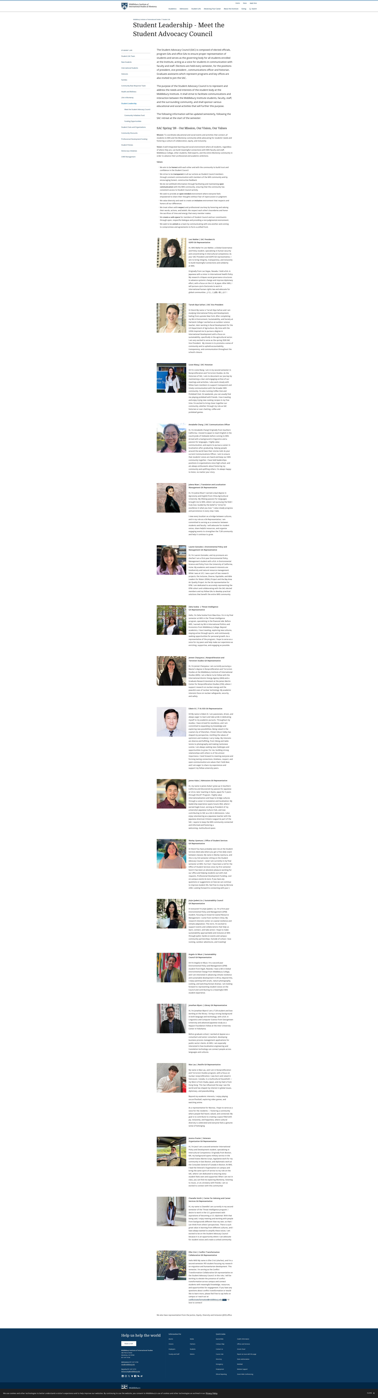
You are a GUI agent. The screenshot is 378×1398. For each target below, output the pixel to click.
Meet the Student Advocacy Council (137, 109)
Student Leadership (129, 103)
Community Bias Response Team (133, 86)
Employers (172, 1349)
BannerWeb (219, 1339)
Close (369, 1393)
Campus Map (220, 1344)
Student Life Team (128, 56)
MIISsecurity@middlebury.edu (130, 1371)
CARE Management (128, 157)
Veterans (124, 74)
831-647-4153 (131, 1369)
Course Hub (219, 1354)
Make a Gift (129, 1344)
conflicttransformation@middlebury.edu (205, 1299)
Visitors (192, 1354)
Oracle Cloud (241, 1349)
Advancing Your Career (212, 9)
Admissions (184, 9)
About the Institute (231, 9)
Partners (192, 1344)
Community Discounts (129, 133)
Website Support (242, 1369)
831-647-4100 (125, 1357)
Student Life (196, 9)
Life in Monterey (127, 97)
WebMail (240, 1364)
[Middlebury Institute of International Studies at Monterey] (139, 6)
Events (238, 3)
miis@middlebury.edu (128, 1364)
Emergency (219, 1364)
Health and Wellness (128, 92)
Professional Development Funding (134, 139)
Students (192, 1349)
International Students (129, 68)
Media (192, 1339)
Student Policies (127, 145)
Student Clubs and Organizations (133, 127)
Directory (219, 1359)
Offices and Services (243, 1344)
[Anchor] (228, 128)
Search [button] (254, 9)
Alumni (171, 1339)
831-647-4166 (133, 1362)
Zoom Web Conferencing (245, 1374)
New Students (126, 62)
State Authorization (243, 1359)
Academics (172, 9)
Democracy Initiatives (129, 151)
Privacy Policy (211, 1393)
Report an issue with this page (246, 1354)
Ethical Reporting (221, 1374)
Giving (243, 9)
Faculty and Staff (174, 1354)
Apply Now (253, 3)
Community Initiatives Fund (134, 115)
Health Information (243, 1339)
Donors (171, 1344)
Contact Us (219, 1349)
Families (124, 80)
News (245, 3)
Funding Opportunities (132, 121)
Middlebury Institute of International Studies (147, 19)
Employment (220, 1369)
